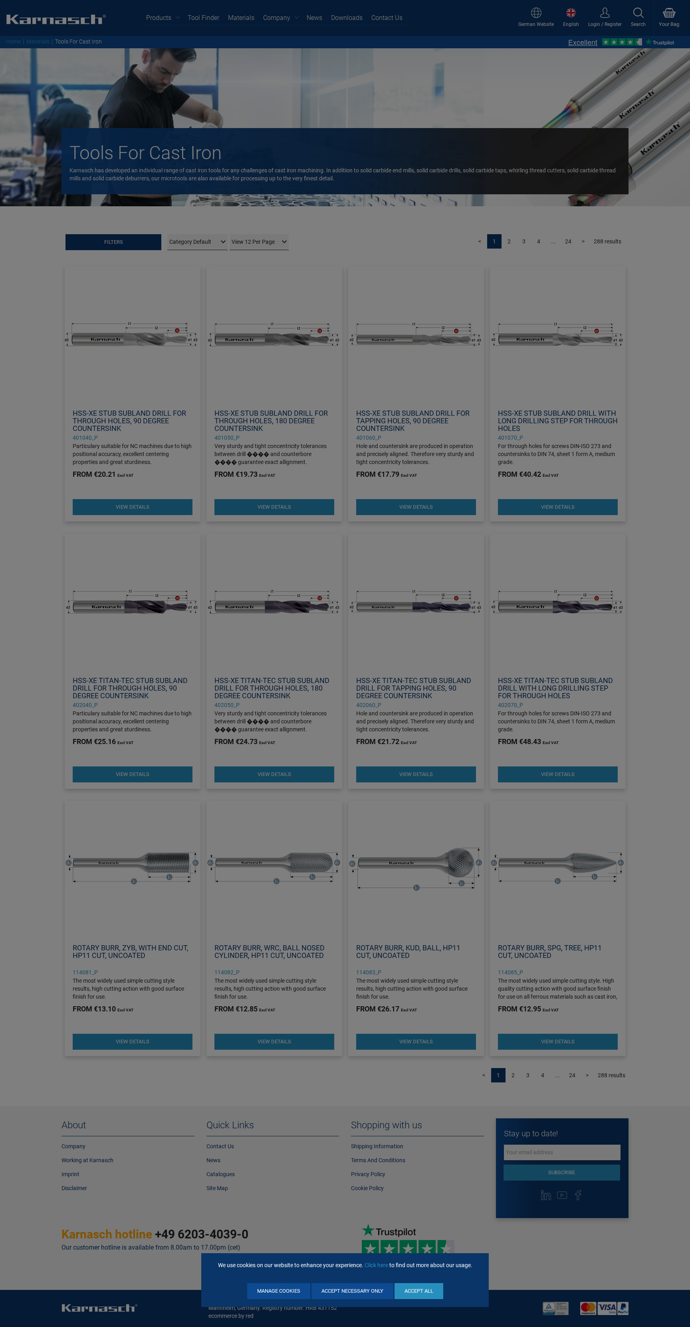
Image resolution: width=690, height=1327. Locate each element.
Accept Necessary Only (352, 1291)
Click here (376, 1265)
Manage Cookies (278, 1291)
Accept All (418, 1291)
